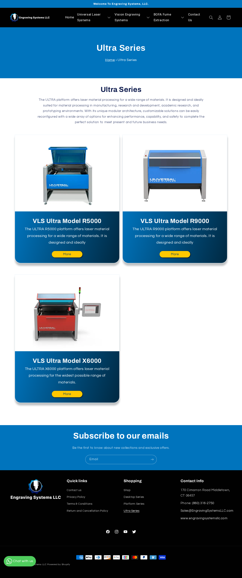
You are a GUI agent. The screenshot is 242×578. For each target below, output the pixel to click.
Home (110, 60)
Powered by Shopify (58, 564)
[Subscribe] (152, 459)
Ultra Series (132, 510)
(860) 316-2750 (203, 503)
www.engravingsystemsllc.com (204, 518)
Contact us (74, 490)
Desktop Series (134, 497)
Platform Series (134, 503)
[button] (211, 17)
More (67, 254)
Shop (127, 490)
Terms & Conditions (79, 503)
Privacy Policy (76, 497)
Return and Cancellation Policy (87, 510)
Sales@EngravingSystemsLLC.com (207, 510)
